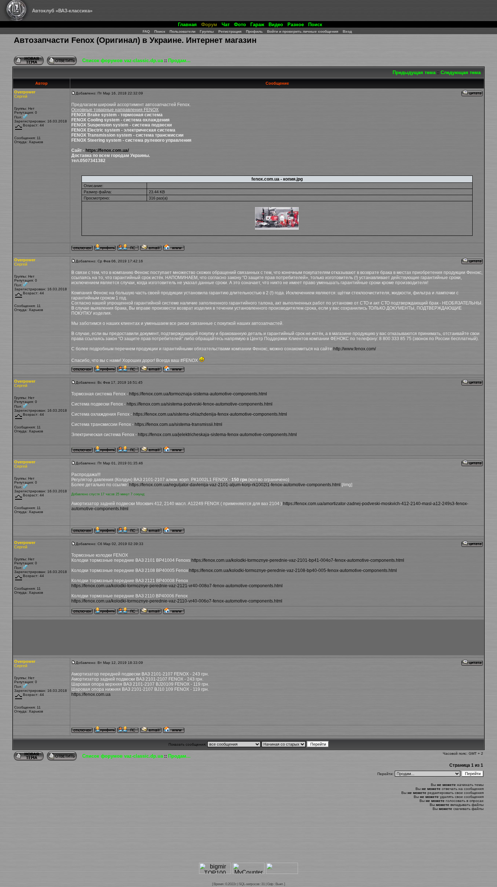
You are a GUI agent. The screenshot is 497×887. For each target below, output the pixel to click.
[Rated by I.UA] (282, 872)
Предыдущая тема (414, 72)
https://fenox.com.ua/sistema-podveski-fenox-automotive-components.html (200, 404)
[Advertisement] (248, 637)
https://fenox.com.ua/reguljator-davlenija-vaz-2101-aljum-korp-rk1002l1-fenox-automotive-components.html (235, 484)
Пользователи (182, 31)
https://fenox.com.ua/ (107, 150)
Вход (347, 31)
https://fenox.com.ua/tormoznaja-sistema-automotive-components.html (198, 393)
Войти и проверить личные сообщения (302, 31)
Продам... (179, 60)
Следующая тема (461, 72)
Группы (207, 31)
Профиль (254, 31)
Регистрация (230, 31)
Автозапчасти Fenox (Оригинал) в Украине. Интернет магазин (135, 40)
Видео (276, 24)
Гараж (257, 24)
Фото (240, 24)
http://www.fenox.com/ (354, 348)
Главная (187, 24)
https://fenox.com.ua (91, 694)
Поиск (315, 24)
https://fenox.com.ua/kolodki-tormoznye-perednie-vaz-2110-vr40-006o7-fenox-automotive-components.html (176, 601)
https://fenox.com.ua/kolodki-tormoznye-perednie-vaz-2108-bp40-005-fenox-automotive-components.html (293, 570)
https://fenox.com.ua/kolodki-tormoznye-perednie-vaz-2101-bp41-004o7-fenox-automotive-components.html (297, 560)
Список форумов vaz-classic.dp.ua (122, 60)
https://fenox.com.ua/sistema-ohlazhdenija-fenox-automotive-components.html (210, 414)
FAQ (146, 31)
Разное (295, 24)
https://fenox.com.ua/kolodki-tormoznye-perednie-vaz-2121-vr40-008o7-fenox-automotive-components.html (177, 585)
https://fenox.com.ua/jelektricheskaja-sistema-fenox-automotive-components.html (217, 434)
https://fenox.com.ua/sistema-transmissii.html (178, 424)
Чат (226, 24)
